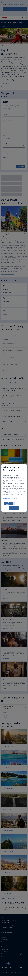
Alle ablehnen (14, 508)
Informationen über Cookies (10, 498)
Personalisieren (19, 503)
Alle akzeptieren (8, 503)
